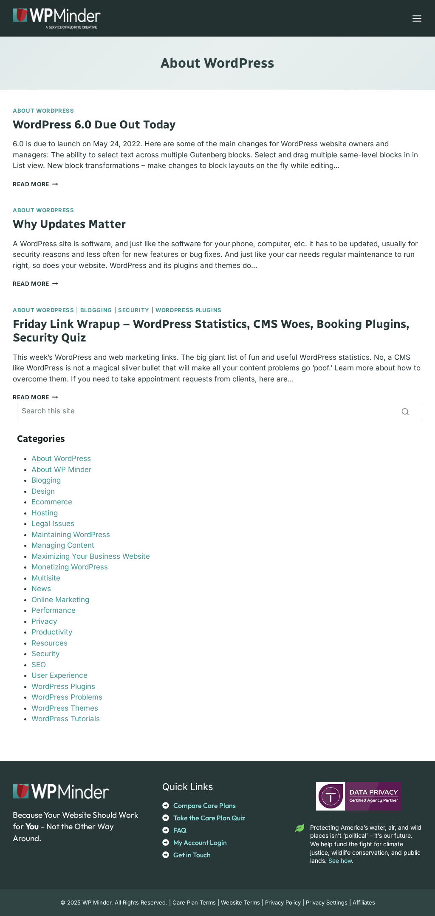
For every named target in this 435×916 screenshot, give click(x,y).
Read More (35, 184)
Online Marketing (60, 599)
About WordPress (43, 110)
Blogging (96, 310)
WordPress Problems (66, 697)
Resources (49, 643)
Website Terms (240, 902)
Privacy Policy (283, 902)
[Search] (405, 411)
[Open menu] (415, 18)
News (41, 588)
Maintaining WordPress (70, 534)
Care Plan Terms (194, 902)
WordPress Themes (64, 708)
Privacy (44, 621)
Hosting (44, 513)
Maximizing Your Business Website (90, 556)
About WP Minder (61, 469)
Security (134, 310)
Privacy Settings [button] (326, 902)
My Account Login (200, 842)
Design (43, 491)
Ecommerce (51, 502)
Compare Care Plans (204, 805)
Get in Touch (192, 855)
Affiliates (364, 902)
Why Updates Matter (69, 224)
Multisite (45, 578)
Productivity (52, 632)
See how (340, 860)
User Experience (59, 675)
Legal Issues (52, 523)
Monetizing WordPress (69, 567)
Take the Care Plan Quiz (209, 818)
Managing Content (62, 545)
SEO (38, 664)
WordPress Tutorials (65, 718)
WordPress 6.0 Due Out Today (94, 124)
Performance (53, 610)
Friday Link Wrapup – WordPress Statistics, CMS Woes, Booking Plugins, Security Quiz (211, 330)
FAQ (179, 830)
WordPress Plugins (188, 310)
